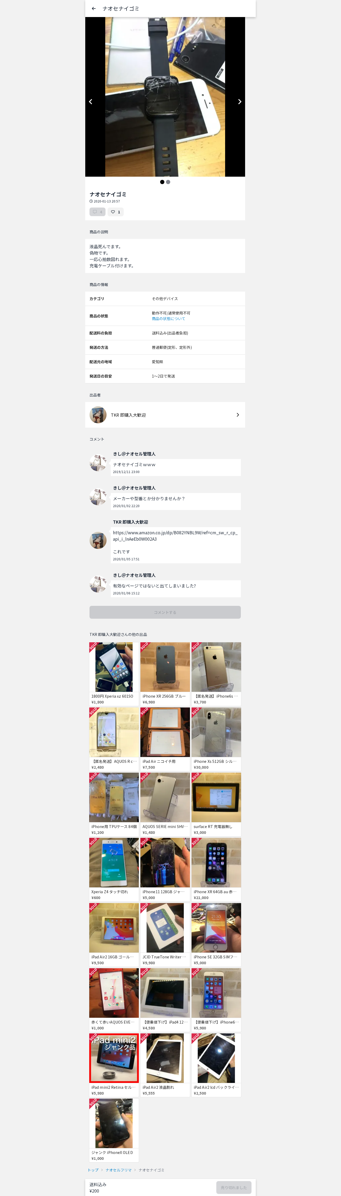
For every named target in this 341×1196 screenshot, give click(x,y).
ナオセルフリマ (118, 1170)
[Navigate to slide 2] (168, 182)
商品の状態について (168, 318)
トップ (93, 1170)
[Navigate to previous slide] (90, 101)
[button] (93, 8)
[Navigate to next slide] (239, 101)
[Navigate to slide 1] (162, 182)
